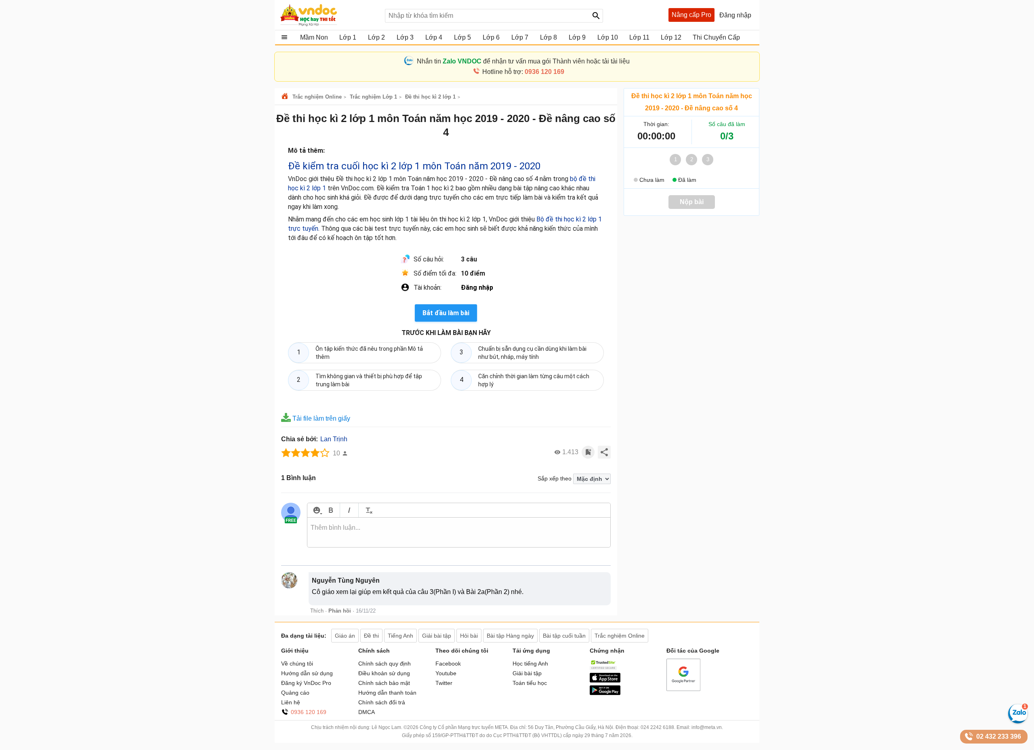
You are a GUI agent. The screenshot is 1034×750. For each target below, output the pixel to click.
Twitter (443, 683)
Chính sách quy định (384, 663)
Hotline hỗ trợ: (523, 71)
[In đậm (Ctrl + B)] (331, 510)
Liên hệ (290, 702)
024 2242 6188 (657, 727)
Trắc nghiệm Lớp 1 (373, 97)
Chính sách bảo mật (384, 683)
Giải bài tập (527, 673)
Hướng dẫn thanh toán (387, 692)
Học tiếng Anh (530, 663)
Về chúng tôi (297, 663)
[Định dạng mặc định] (368, 510)
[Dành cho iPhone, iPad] (605, 680)
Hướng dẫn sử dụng (307, 673)
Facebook (448, 663)
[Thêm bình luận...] (458, 532)
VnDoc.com (286, 97)
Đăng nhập (477, 287)
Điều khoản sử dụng (384, 673)
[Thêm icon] (316, 510)
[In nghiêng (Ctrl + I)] (349, 510)
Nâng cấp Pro (691, 14)
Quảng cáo (295, 692)
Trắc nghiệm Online (317, 97)
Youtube (445, 673)
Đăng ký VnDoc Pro (306, 683)
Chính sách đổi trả (381, 702)
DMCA (366, 712)
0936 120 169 (308, 712)
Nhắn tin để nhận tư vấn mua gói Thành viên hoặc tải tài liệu (523, 61)
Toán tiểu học (530, 683)
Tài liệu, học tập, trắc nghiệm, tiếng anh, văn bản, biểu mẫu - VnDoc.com (328, 15)
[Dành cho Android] (605, 693)
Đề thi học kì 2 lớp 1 (430, 97)
